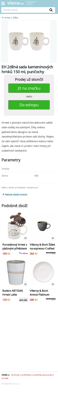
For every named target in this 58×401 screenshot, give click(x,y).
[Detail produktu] (25, 238)
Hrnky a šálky (11, 17)
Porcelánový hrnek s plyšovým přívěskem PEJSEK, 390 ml (14, 248)
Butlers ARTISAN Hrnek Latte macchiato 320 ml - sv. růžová (13, 296)
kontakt (5, 378)
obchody (15, 375)
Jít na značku (29, 88)
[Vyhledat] (51, 10)
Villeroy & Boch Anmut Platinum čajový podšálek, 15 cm (41, 296)
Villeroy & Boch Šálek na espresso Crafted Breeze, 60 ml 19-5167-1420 (42, 250)
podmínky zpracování (43, 375)
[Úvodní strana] (23, 4)
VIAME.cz (6, 375)
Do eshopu (29, 104)
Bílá (36, 175)
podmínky (26, 375)
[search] (24, 10)
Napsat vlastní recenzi (16, 194)
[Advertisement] (29, 339)
